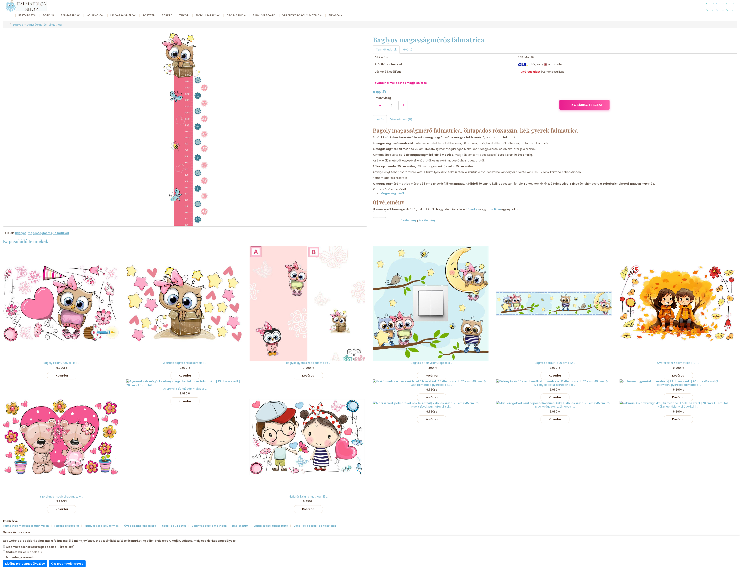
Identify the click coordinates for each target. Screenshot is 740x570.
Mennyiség (383, 98)
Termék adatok (386, 49)
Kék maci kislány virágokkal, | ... (678, 407)
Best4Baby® (27, 15)
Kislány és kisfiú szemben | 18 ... (554, 385)
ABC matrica (236, 15)
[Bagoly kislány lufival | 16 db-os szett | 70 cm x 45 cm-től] (61, 303)
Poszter (149, 15)
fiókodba (472, 209)
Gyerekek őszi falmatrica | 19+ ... (678, 363)
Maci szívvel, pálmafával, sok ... (431, 407)
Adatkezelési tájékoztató (271, 526)
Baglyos (20, 233)
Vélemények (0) (401, 119)
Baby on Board (264, 15)
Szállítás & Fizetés (174, 526)
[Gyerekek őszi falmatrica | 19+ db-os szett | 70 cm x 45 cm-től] (678, 303)
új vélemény (427, 220)
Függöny (335, 15)
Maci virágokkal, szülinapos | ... (555, 407)
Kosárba (62, 375)
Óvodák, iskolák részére (140, 526)
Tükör (184, 15)
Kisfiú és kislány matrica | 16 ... (308, 497)
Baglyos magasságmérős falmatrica (37, 25)
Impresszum (240, 526)
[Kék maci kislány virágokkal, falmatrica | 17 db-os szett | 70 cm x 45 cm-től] (678, 403)
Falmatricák (70, 15)
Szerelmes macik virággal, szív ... (61, 497)
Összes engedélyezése (67, 564)
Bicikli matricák (208, 15)
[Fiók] (730, 7)
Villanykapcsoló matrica (302, 15)
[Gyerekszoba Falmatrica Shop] (125, 6)
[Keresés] (710, 7)
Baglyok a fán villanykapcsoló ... (431, 363)
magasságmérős (40, 233)
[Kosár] (720, 7)
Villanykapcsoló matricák (209, 526)
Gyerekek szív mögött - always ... (185, 389)
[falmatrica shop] (7, 25)
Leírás (380, 119)
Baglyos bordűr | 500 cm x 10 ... (555, 363)
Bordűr (48, 15)
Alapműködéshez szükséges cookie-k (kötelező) (40, 547)
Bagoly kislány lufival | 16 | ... (62, 363)
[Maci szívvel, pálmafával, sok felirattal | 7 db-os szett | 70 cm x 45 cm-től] (431, 403)
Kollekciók (95, 15)
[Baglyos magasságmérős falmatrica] (185, 129)
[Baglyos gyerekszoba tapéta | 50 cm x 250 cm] (308, 303)
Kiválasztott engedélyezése (25, 564)
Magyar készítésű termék (102, 526)
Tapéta (167, 15)
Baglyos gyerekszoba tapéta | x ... (308, 363)
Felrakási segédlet (66, 526)
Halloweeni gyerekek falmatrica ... (678, 385)
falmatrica (61, 233)
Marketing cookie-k (19, 557)
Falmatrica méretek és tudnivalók (26, 526)
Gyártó (407, 49)
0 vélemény (408, 220)
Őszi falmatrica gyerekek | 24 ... (431, 385)
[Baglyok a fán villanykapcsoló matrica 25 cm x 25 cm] (431, 303)
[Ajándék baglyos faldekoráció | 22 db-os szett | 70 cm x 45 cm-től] (185, 303)
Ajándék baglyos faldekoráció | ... (185, 363)
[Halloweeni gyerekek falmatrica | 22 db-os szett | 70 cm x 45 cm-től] (678, 381)
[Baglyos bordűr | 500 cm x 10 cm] (555, 303)
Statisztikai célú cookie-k (23, 552)
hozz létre (494, 209)
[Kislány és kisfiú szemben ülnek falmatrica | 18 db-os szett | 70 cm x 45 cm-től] (555, 381)
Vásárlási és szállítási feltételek (314, 526)
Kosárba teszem (586, 104)
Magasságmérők (123, 15)
